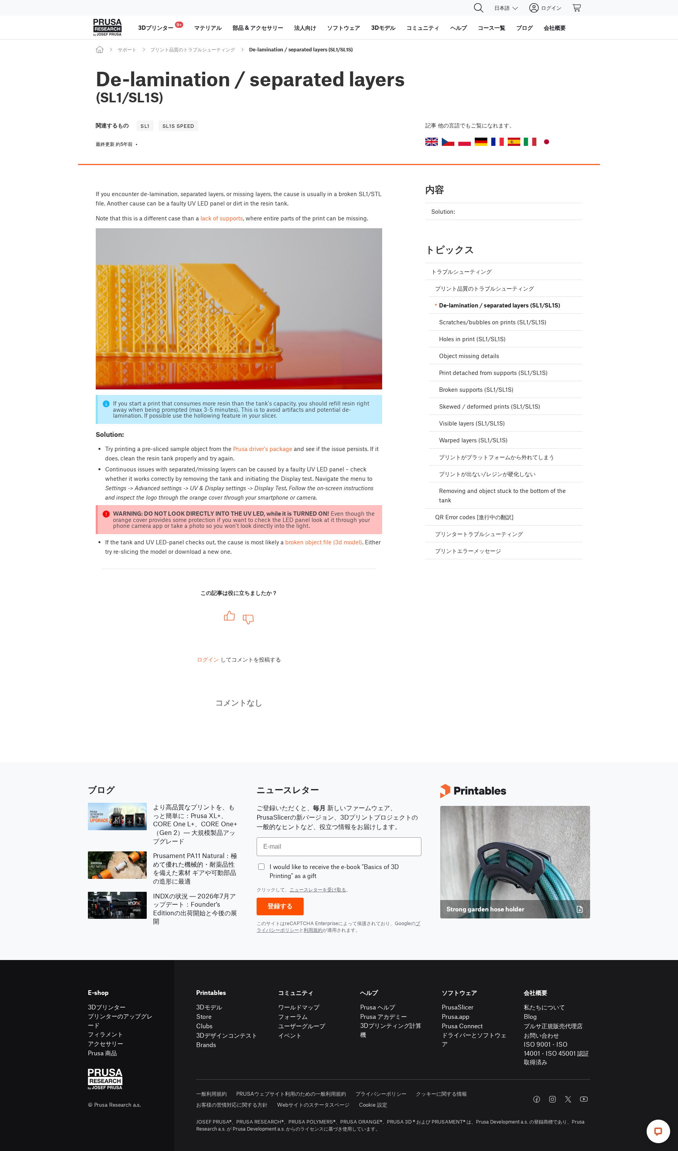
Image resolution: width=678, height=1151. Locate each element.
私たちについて (544, 1007)
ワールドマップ (298, 1007)
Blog (530, 1016)
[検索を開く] (479, 8)
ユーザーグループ (301, 1025)
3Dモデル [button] (383, 27)
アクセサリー (105, 1043)
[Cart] (577, 8)
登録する (280, 906)
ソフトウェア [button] (343, 27)
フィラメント (105, 1034)
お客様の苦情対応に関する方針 (232, 1104)
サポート (127, 49)
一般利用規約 (211, 1093)
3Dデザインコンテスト (226, 1035)
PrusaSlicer (458, 1007)
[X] (568, 1099)
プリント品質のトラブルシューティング (192, 49)
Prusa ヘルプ (377, 1007)
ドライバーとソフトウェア (474, 1039)
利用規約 (313, 930)
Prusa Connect (462, 1025)
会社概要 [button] (555, 27)
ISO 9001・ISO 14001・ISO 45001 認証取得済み (556, 1053)
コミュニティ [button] (422, 27)
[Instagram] (552, 1099)
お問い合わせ (541, 1035)
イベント (290, 1035)
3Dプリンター (107, 1007)
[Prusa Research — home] (107, 27)
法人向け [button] (305, 27)
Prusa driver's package (262, 448)
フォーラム (293, 1016)
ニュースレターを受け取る (318, 889)
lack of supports (221, 218)
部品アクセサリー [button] (258, 27)
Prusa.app (455, 1016)
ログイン (208, 659)
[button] (431, 142)
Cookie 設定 (373, 1104)
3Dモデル (209, 1007)
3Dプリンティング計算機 (390, 1030)
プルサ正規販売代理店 (553, 1025)
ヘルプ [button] (458, 27)
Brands (206, 1044)
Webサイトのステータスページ (313, 1104)
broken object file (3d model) (323, 541)
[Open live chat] (658, 1131)
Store (203, 1016)
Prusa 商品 (102, 1052)
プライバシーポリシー (380, 1093)
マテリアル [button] (208, 27)
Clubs (204, 1025)
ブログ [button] (524, 27)
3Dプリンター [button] (160, 26)
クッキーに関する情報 (441, 1093)
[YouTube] (584, 1099)
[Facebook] (536, 1099)
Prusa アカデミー (383, 1016)
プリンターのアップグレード (120, 1020)
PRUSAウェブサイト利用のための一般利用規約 (291, 1093)
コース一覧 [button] (491, 27)
